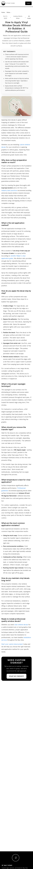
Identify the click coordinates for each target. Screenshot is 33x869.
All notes (29, 17)
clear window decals (21, 625)
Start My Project (16, 676)
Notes (8, 12)
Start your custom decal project (12, 644)
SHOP (28, 3)
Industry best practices (9, 190)
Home (3, 12)
